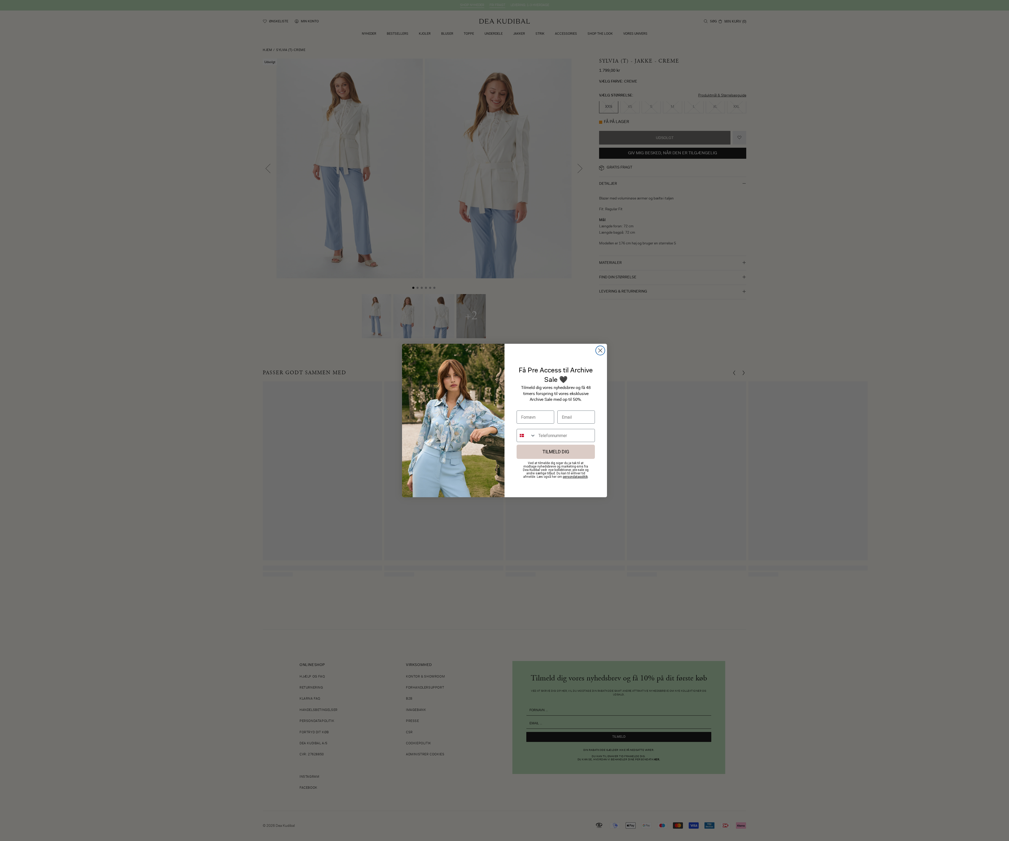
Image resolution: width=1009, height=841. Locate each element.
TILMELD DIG (555, 451)
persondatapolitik (575, 477)
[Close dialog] (600, 350)
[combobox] (526, 435)
